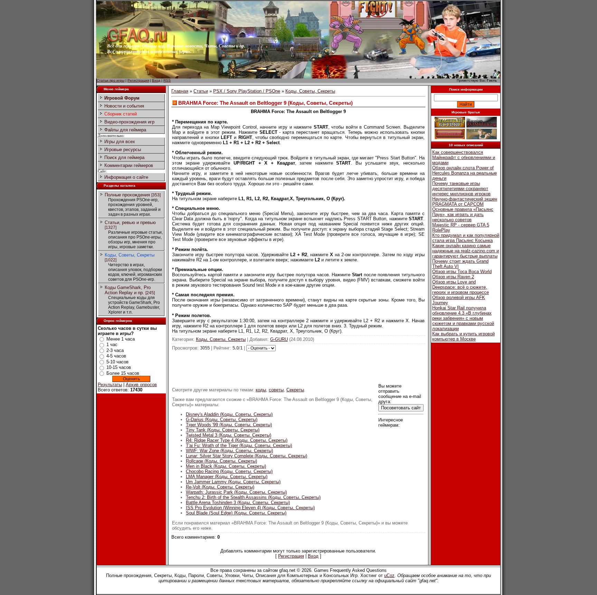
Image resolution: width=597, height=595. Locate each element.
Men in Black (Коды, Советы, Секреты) (226, 466)
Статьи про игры (110, 80)
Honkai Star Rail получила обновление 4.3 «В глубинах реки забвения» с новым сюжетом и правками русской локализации (463, 318)
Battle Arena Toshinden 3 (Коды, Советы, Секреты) (238, 502)
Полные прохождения (127, 194)
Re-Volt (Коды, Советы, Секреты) (220, 487)
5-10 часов (117, 361)
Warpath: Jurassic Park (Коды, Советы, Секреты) (236, 492)
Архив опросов (141, 384)
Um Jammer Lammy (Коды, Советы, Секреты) (233, 481)
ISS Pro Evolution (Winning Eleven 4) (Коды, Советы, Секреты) (250, 507)
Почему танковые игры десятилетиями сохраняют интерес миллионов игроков (461, 188)
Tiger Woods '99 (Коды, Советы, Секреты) (229, 424)
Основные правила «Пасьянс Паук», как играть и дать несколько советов (462, 214)
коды (261, 389)
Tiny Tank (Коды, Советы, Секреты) (222, 430)
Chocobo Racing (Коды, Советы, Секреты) (229, 471)
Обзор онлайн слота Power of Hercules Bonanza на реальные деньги (464, 173)
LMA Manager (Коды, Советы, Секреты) (226, 476)
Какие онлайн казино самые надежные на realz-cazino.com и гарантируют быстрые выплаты (465, 251)
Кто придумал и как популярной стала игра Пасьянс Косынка (465, 238)
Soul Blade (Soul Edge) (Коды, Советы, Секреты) (236, 512)
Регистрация (138, 80)
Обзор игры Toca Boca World (462, 271)
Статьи (200, 91)
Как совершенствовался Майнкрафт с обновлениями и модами (463, 157)
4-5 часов (116, 356)
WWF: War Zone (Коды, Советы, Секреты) (229, 450)
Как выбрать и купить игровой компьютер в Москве (463, 336)
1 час (111, 344)
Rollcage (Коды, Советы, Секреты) (221, 461)
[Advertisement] (298, 366)
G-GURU (279, 339)
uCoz (389, 575)
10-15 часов (118, 367)
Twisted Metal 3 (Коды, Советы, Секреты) (228, 435)
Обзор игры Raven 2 (453, 276)
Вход (156, 80)
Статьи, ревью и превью (130, 222)
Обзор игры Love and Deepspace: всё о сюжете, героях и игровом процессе (460, 287)
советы (276, 389)
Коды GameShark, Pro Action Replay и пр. (128, 290)
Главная (179, 91)
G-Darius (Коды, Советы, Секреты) (221, 419)
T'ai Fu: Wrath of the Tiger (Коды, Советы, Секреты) (239, 445)
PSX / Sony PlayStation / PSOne (246, 91)
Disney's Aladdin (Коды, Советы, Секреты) (229, 414)
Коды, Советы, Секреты (129, 255)
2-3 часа (115, 350)
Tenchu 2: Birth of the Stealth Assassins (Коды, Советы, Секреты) (253, 497)
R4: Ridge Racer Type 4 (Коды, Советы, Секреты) (236, 440)
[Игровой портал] (137, 41)
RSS (167, 80)
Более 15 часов (122, 373)
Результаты (110, 384)
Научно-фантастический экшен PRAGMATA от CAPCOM (464, 201)
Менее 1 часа (120, 339)
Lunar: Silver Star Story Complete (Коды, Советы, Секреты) (246, 455)
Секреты (295, 389)
